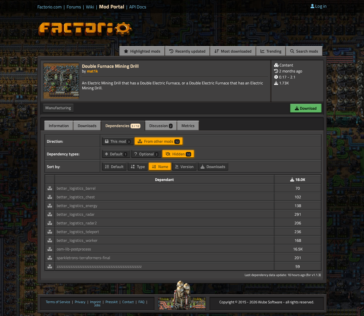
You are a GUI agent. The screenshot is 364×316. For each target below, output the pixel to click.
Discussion (160, 126)
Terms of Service (58, 302)
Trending (273, 51)
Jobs (97, 305)
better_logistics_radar (76, 214)
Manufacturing (58, 108)
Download (308, 108)
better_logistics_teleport (78, 232)
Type (140, 167)
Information (59, 126)
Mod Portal (111, 6)
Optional (147, 154)
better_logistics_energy (77, 206)
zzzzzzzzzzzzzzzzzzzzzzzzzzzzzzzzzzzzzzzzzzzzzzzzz (99, 266)
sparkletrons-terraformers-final (83, 258)
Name (162, 167)
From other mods (161, 141)
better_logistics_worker (77, 240)
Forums (74, 7)
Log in (321, 6)
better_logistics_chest (76, 197)
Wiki (90, 7)
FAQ (141, 302)
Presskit (111, 302)
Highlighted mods (144, 51)
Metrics (188, 126)
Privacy (80, 302)
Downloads (87, 126)
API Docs (137, 7)
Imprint (95, 302)
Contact (128, 302)
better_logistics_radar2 (77, 223)
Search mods (306, 51)
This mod (119, 141)
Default (117, 154)
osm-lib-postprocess (74, 249)
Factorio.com (49, 7)
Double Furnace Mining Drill (110, 66)
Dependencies (122, 126)
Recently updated (190, 51)
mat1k (92, 71)
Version (187, 167)
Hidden (180, 154)
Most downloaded (236, 51)
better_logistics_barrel (76, 188)
